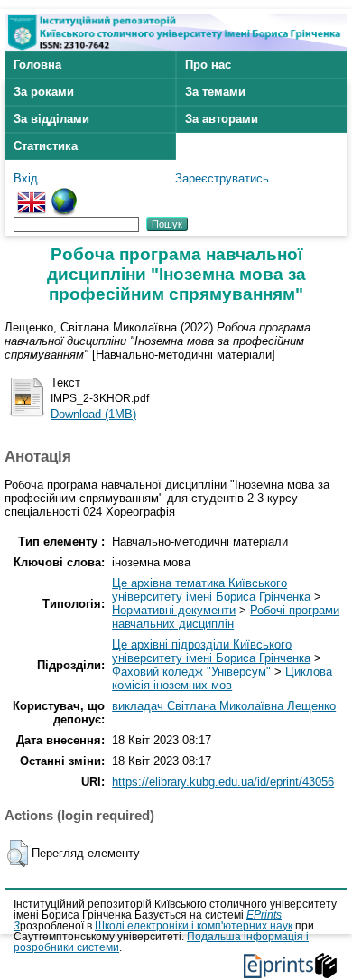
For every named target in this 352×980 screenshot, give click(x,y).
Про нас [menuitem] (208, 64)
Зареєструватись (222, 178)
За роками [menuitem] (44, 91)
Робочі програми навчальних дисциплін (225, 616)
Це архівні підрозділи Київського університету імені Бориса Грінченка (211, 651)
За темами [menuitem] (215, 91)
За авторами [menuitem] (221, 119)
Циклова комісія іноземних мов (222, 678)
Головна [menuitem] (37, 64)
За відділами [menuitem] (51, 119)
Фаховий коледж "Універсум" (191, 671)
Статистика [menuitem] (46, 146)
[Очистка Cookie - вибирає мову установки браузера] (64, 194)
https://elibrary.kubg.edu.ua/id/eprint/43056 (223, 782)
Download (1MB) (93, 414)
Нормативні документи (174, 610)
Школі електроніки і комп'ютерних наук (193, 925)
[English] (31, 194)
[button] (17, 853)
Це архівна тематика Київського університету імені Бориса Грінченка (211, 589)
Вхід (26, 178)
